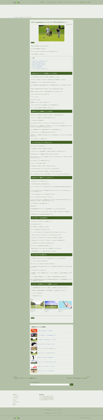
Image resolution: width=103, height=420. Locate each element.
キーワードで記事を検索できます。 (35, 382)
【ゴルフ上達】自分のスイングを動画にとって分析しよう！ (46, 344)
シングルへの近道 (60, 2)
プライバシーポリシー (54, 413)
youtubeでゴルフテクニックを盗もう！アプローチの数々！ (46, 366)
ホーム (13, 17)
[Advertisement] (51, 10)
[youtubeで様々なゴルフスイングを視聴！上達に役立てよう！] (37, 305)
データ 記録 (69, 2)
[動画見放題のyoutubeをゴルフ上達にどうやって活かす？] (51, 305)
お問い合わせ (59, 413)
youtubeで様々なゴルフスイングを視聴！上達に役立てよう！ (47, 352)
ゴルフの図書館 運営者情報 (47, 413)
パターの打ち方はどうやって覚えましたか (39, 63)
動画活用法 (89, 2)
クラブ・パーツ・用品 (47, 2)
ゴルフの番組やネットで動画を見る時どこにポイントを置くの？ (47, 339)
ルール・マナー (74, 2)
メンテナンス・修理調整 (80, 2)
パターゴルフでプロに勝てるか (37, 67)
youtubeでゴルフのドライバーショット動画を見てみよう (46, 370)
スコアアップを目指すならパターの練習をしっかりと (40, 68)
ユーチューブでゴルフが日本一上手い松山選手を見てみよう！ (47, 348)
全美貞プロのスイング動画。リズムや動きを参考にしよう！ (46, 357)
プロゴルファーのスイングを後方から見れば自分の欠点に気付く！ (47, 361)
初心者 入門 (85, 2)
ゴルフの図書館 (41, 2)
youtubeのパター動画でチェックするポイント (39, 64)
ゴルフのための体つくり (54, 2)
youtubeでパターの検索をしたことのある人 (39, 62)
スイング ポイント (65, 2)
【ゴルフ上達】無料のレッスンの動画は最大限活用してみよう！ (47, 335)
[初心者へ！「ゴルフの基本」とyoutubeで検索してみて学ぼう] (65, 305)
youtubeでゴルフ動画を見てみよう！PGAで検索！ (45, 330)
